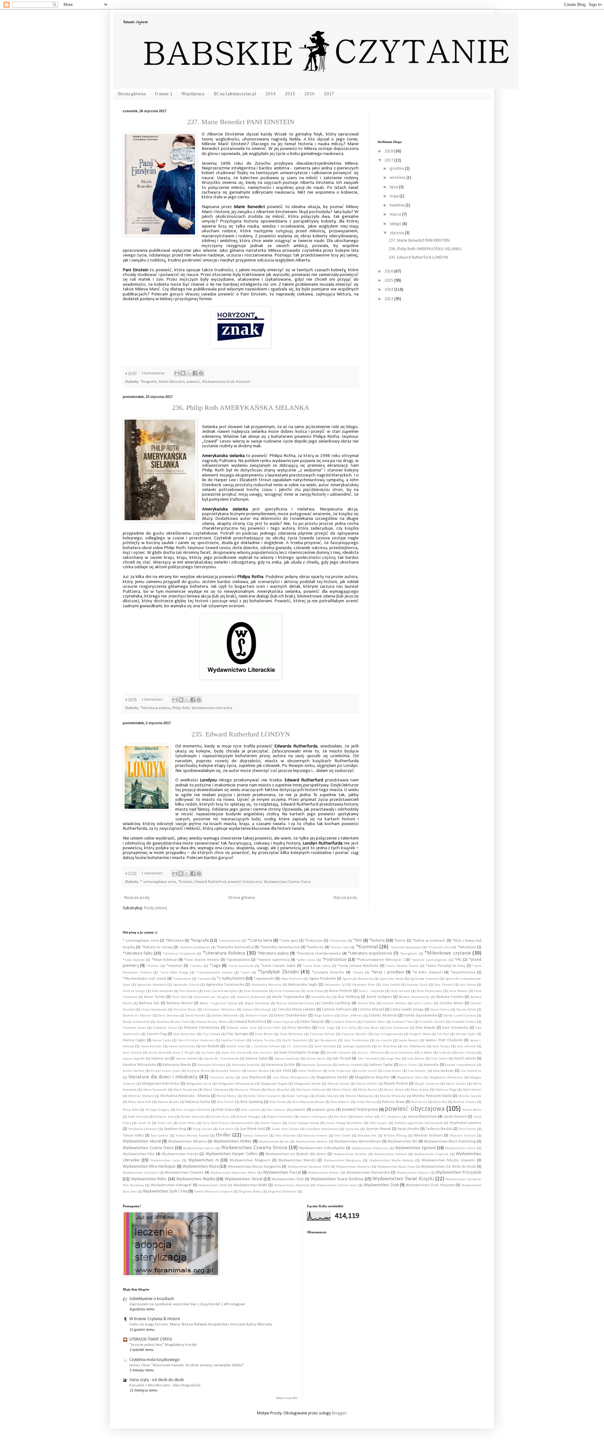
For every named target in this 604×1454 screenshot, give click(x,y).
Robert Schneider (280, 1117)
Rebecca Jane (164, 1117)
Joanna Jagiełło (133, 1058)
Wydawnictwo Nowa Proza (395, 1167)
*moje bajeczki (133, 960)
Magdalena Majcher (372, 1077)
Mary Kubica (419, 1090)
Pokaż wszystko (286, 1398)
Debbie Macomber (225, 1015)
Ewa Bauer (371, 1028)
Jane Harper (441, 1046)
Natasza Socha (197, 1102)
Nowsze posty (136, 897)
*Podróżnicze (334, 959)
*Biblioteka (174, 941)
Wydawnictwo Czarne (198, 1148)
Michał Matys (226, 1096)
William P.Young (394, 1135)
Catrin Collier (422, 1003)
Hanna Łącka (161, 1040)
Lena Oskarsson (339, 1071)
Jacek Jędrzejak (325, 1046)
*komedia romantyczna (280, 947)
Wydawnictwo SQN (287, 1179)
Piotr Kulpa (225, 1110)
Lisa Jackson (443, 1071)
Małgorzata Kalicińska (160, 1084)
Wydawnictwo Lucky (165, 1160)
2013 (389, 299)
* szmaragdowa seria (158, 882)
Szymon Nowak (378, 1129)
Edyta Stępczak (283, 1022)
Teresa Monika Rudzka (192, 1135)
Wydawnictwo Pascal (282, 1172)
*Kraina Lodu (339, 947)
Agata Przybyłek (322, 979)
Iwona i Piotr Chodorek (444, 1040)
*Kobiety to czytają (157, 947)
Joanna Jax (160, 1058)
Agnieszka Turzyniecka (225, 985)
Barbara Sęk (149, 1003)
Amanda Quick (417, 985)
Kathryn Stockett (350, 1065)
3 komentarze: (154, 373)
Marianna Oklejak (247, 1090)
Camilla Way (366, 1003)
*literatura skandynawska (318, 954)
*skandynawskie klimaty (214, 972)
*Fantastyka (337, 941)
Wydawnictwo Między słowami (448, 1160)
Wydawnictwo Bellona (312, 1141)
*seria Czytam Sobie (278, 966)
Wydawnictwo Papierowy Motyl (233, 1173)
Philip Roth (181, 708)
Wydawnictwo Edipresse (370, 1148)
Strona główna (132, 94)
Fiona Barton (264, 1034)
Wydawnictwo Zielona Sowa (336, 1185)
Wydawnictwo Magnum (249, 1160)
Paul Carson (419, 1102)
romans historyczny (313, 1117)
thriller (223, 1135)
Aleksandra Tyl (334, 985)
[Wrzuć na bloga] (183, 373)
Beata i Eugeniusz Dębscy (219, 1003)
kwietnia (397, 205)
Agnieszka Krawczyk (424, 979)
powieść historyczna (245, 882)
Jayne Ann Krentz (233, 1053)
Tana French (467, 1129)
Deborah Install (256, 1015)
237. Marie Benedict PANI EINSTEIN (240, 122)
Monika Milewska (392, 1096)
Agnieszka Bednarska (358, 979)
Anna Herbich (340, 991)
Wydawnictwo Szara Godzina (336, 1179)
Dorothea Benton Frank (172, 1022)
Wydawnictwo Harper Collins (231, 1154)
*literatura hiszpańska (178, 954)
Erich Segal (326, 1028)
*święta (357, 972)
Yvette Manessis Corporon (213, 1191)
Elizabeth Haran (134, 1028)
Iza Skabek (210, 1046)
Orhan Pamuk (366, 1102)
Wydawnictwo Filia (138, 1154)
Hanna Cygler (134, 1040)
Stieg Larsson (202, 1129)
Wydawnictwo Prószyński (458, 1172)
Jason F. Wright (183, 1053)
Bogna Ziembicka (257, 1003)
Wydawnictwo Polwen (324, 1173)
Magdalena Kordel (332, 1077)
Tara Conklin (159, 1135)
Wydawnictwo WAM (250, 1185)
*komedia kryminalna (234, 947)
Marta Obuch (341, 1090)
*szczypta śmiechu (328, 972)
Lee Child (283, 1071)
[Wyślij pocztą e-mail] (177, 373)
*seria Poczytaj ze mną (445, 966)
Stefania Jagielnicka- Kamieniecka (418, 1123)
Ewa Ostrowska (455, 1028)
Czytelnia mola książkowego (154, 1360)
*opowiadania (238, 960)
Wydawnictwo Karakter (350, 1154)
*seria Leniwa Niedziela (358, 966)
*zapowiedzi (264, 979)
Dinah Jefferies (351, 1015)
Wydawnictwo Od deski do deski (448, 1167)
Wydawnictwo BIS (402, 1141)
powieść (193, 382)
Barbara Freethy (450, 997)
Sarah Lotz (164, 1123)
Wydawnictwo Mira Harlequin (149, 1166)
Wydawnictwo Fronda (180, 1154)
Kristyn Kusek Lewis (166, 1071)
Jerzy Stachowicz (402, 1053)
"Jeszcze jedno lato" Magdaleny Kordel (163, 1345)
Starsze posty (345, 897)
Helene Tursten (264, 1040)
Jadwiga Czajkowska (357, 1046)
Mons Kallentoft (139, 1102)
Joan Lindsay (467, 1053)
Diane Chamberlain (290, 1015)
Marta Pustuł (367, 1090)
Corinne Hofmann (336, 1009)
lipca (394, 187)
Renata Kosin (220, 1117)
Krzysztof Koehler (228, 1071)
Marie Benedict (172, 382)
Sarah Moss (187, 1123)
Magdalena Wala (409, 1077)
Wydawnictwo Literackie (212, 708)
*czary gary (288, 941)
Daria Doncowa (168, 1015)
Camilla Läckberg (335, 1003)
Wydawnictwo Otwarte (184, 1173)
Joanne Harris (316, 1058)
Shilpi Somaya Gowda (303, 1123)
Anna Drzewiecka (255, 991)
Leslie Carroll (367, 1071)
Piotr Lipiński (250, 1110)
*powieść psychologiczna (429, 960)
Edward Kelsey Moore (212, 1022)
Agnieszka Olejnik (186, 985)
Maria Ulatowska (216, 1090)
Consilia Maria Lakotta (297, 1009)
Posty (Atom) (155, 908)
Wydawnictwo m (203, 1160)
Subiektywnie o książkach (151, 1299)
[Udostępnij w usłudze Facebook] (195, 373)
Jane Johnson (466, 1046)
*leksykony (466, 947)
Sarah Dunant (455, 1117)
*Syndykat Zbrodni (278, 972)
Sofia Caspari (378, 1123)
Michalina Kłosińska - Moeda (185, 1096)
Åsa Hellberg (349, 997)
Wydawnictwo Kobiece (390, 1154)
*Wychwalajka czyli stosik (144, 979)
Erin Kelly (349, 1028)
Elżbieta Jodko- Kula (241, 1028)
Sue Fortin (226, 1129)
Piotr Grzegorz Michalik (193, 1110)
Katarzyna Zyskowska (316, 1065)
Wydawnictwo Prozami (413, 1173)
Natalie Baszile (168, 1102)
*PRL (458, 960)
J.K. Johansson (297, 1046)
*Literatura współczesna (370, 953)
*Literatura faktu (138, 953)
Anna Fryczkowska (287, 991)
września (398, 177)
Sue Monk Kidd (252, 1129)
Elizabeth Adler (374, 1022)
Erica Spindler (299, 1028)
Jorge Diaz (393, 1058)
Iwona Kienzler (151, 1046)
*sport (245, 972)
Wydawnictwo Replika (195, 1179)
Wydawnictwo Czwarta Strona (254, 1147)
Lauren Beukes (258, 1071)
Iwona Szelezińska (182, 1046)
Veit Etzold (342, 1135)
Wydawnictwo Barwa (274, 1141)
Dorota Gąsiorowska (420, 1015)
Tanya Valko (133, 1135)
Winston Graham (428, 1135)
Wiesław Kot (367, 1135)
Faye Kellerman (184, 1034)
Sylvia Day (352, 1129)
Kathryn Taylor (381, 1065)
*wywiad (204, 979)
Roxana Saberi (364, 1117)
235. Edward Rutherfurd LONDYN (240, 734)
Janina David (157, 1053)
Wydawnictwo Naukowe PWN (309, 1167)
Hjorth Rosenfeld (294, 1040)
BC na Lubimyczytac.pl (235, 94)
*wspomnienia (462, 972)
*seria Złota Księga (173, 972)
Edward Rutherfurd (210, 882)
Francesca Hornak (322, 1034)
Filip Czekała (211, 1034)
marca (396, 214)
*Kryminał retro (439, 947)
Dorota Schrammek (136, 1022)
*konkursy (314, 947)
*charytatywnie (229, 941)
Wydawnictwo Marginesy (342, 1160)
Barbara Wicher (179, 1003)
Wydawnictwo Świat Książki (402, 1178)
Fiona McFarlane (291, 1034)
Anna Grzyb (314, 991)
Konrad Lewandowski (460, 1065)
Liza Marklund (254, 1077)
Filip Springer (237, 1034)
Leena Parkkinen (310, 1071)
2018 (389, 151)
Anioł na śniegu (134, 991)
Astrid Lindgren (379, 997)
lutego (396, 224)
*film (357, 940)
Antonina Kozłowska (251, 997)
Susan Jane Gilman (285, 1129)
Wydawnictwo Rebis (149, 1179)
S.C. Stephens (391, 1117)
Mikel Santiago (298, 1096)
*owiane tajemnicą (273, 960)
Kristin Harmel (133, 1071)
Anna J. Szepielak (371, 991)
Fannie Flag (156, 1034)
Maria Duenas (456, 1084)
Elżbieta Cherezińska (202, 1028)
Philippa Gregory (157, 1110)
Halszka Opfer (466, 1034)
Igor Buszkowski (325, 1040)
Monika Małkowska (359, 1096)
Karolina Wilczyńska (139, 1065)
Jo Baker (426, 1053)
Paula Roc (440, 1102)
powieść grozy (323, 1110)
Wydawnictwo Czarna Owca (287, 882)
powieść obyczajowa (415, 1109)
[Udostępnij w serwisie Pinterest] (201, 373)
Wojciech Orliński (463, 1135)
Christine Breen (185, 1009)
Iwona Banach (408, 1040)
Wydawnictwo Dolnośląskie (322, 1148)
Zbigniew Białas (249, 1191)
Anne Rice (179, 997)
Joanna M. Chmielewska (221, 1058)
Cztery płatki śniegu (407, 1009)
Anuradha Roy (321, 997)
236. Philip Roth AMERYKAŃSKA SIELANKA (240, 407)
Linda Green (392, 1071)
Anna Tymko (154, 997)
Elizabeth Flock (402, 1022)
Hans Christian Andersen (196, 1040)
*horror (399, 941)
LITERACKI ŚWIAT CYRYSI (150, 1339)
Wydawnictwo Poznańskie (368, 1173)
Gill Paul (443, 1034)
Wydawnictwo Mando (297, 1160)
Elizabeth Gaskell (432, 1022)
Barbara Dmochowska (414, 997)
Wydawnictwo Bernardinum (357, 1141)
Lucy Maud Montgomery (291, 1077)
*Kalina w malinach (428, 941)
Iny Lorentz (384, 1040)
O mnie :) (163, 94)
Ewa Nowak (425, 1028)
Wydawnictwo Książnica (431, 1154)
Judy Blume (415, 1058)
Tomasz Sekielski (255, 1135)
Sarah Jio (144, 1123)
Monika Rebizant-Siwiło (431, 1096)
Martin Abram (393, 1090)
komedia (431, 1065)
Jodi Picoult (341, 1058)
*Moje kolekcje (164, 960)
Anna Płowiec (458, 991)
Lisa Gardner (417, 1071)
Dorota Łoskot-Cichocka (460, 1015)
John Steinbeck (368, 1058)
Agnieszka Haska (391, 979)
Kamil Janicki (465, 1058)
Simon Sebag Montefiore (344, 1123)
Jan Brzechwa (387, 1046)
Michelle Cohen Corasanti (261, 1096)
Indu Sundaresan (356, 1040)
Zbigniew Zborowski (282, 1191)
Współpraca (193, 94)
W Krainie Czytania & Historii (154, 1319)
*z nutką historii (231, 978)
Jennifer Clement (338, 1053)
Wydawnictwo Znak (381, 1185)
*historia (185, 882)
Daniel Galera (440, 1009)
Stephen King (175, 1129)
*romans (196, 966)
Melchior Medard (141, 1096)
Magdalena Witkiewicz (446, 1077)
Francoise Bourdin (354, 1034)
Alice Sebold (391, 985)
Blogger (339, 1413)
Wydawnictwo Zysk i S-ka (165, 1191)
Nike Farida (277, 1102)
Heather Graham (233, 1040)
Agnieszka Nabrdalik (151, 985)
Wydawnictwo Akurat (142, 1141)
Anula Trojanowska (288, 997)
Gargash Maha (419, 1034)
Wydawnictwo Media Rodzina (391, 1160)
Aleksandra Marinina (266, 985)
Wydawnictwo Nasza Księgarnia (254, 1167)
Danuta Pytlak (466, 1009)
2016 (310, 94)
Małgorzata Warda (307, 1084)
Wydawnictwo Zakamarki (292, 1185)
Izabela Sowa (235, 1046)
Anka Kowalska (162, 991)
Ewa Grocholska (397, 1028)
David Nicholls (195, 1015)
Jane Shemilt (132, 1053)
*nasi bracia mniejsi (201, 960)
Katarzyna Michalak (211, 1065)
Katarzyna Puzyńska (246, 1065)
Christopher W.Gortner (219, 1009)
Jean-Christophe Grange (299, 1053)
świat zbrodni (408, 1129)
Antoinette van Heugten (211, 997)
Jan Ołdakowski (414, 1046)
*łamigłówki (408, 954)
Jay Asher (208, 1053)
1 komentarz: (153, 700)
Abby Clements (292, 979)
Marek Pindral (396, 1084)
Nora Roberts (340, 1102)
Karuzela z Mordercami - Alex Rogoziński (164, 1385)
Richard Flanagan (248, 1117)
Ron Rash (340, 1117)
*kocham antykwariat (194, 947)
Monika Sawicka (469, 1096)
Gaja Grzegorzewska (388, 1034)
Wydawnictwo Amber (232, 1141)
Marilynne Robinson (311, 1090)
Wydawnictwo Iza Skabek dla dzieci (295, 1154)
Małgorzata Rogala (274, 1084)
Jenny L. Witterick (370, 1053)
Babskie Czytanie (135, 22)
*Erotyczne (313, 941)
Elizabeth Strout (165, 1028)
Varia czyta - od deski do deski (156, 1380)
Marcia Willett (367, 1084)
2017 (329, 94)
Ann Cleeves (188, 991)
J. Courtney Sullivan (265, 1046)
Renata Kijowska (192, 1117)
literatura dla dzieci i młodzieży (163, 1077)
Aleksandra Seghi (302, 985)
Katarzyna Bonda (177, 1065)
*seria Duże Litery (317, 966)
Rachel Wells (472, 1110)
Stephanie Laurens (465, 1123)
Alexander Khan (363, 985)
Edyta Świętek (312, 1022)
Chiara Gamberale (154, 1009)
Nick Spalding (251, 1102)
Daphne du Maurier (137, 1015)
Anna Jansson (400, 991)
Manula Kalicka (338, 1084)
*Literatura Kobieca (224, 953)
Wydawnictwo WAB (212, 1185)
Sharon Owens (270, 1123)
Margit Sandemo (426, 1084)
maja (395, 196)
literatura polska (222, 1077)
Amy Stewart (443, 985)
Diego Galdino (324, 1015)
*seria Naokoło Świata (402, 966)
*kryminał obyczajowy (405, 947)
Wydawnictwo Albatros (187, 1141)
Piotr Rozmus (275, 1110)
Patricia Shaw (393, 1102)
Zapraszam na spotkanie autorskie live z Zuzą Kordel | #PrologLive (187, 1304)
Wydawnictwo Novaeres (353, 1167)
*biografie (148, 382)
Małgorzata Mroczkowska (236, 1084)
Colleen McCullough (257, 1009)
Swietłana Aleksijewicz (321, 1129)
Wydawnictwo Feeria (460, 1148)
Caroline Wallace (394, 1003)
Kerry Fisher (408, 1065)
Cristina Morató (371, 1009)
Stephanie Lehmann (143, 1129)
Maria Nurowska (155, 1090)
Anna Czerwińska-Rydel (220, 991)
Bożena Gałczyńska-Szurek (295, 1003)
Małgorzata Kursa (198, 1084)
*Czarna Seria (259, 940)
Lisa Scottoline (470, 1071)
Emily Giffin (272, 1028)
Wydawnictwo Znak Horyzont (226, 382)
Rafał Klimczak (138, 1117)
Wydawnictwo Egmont (415, 1148)
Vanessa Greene (315, 1135)
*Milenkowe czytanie (447, 953)
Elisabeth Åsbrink (343, 1022)
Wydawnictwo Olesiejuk (140, 1173)
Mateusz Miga (445, 1090)
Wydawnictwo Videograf (171, 1185)
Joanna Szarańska (286, 1058)
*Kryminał (367, 947)
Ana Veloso (468, 985)
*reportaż (174, 966)
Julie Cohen (439, 1058)
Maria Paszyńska (185, 1090)
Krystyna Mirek (198, 1071)
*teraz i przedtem (387, 972)
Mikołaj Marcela (326, 1096)
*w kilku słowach (427, 972)
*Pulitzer (152, 966)
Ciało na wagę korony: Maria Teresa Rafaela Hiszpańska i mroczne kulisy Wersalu (200, 1324)
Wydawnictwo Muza (200, 1166)
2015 (290, 94)
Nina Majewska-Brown (308, 1102)
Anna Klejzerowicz (429, 991)
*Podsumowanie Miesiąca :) (380, 960)
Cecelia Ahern (451, 1003)
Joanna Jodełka (186, 1058)
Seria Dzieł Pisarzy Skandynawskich (227, 1123)
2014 (271, 94)
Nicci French (225, 1102)
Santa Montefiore (422, 1117)
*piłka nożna (305, 960)
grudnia (397, 168)
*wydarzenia (182, 979)
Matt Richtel (472, 1090)
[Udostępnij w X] (189, 373)
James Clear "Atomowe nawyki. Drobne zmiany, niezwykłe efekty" (186, 1365)
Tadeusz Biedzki (439, 1129)
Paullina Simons (464, 1102)
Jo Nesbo (445, 1053)
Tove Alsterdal (285, 1135)
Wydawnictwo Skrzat (243, 1179)
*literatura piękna (155, 708)
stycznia (397, 233)
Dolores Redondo (383, 1015)
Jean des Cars (262, 1053)
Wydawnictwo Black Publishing (450, 1141)
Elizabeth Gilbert (463, 1022)
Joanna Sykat (256, 1058)
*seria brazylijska (241, 966)
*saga (215, 965)
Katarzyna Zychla (280, 1065)
